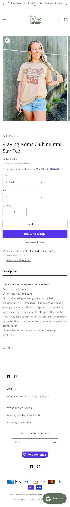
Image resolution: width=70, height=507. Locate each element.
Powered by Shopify (38, 494)
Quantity (7, 205)
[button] (4, 19)
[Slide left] (27, 127)
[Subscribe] (54, 442)
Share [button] (9, 347)
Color (5, 175)
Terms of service (36, 500)
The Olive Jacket (22, 494)
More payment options (35, 242)
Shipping (6, 163)
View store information (18, 260)
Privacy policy (19, 500)
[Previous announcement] (3, 4)
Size (4, 190)
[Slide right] (42, 127)
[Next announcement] (66, 4)
